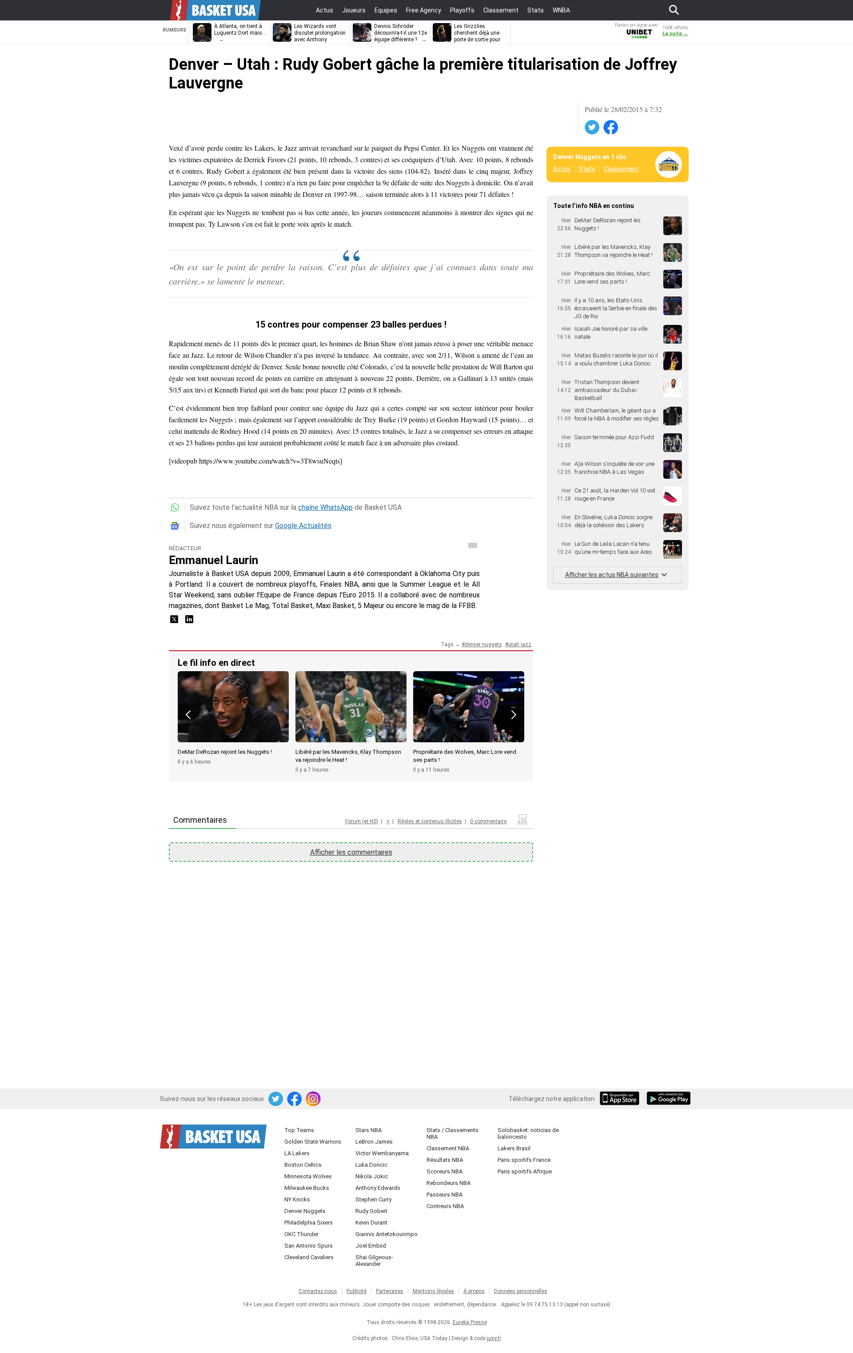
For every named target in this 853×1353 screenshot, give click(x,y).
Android (668, 1099)
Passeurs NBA (444, 1194)
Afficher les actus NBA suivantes (611, 574)
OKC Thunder (301, 1234)
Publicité (357, 1291)
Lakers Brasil (514, 1148)
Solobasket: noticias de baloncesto (528, 1133)
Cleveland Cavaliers (309, 1257)
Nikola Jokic (371, 1176)
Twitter (593, 128)
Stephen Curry (373, 1199)
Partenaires (389, 1291)
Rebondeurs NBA (448, 1183)
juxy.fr (494, 1338)
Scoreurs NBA (444, 1171)
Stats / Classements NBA (452, 1133)
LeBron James (374, 1141)
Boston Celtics (303, 1164)
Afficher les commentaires (351, 852)
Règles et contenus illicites (430, 821)
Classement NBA (447, 1148)
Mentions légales (433, 1291)
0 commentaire (488, 821)
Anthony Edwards (377, 1188)
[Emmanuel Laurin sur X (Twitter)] (175, 622)
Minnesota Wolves (308, 1176)
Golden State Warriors (312, 1141)
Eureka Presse (470, 1322)
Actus (561, 168)
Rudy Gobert (371, 1211)
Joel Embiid (370, 1245)
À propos (474, 1291)
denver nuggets (483, 644)
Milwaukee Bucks (306, 1188)
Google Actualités (303, 525)
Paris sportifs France (524, 1160)
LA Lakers (297, 1153)
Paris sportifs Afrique (525, 1171)
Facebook (611, 128)
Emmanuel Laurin (213, 560)
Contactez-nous (318, 1291)
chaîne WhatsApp (325, 507)
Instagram (314, 1099)
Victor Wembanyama (382, 1153)
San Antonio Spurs (308, 1245)
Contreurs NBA (445, 1206)
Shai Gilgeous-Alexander (374, 1260)
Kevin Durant (371, 1222)
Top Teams (299, 1130)
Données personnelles (520, 1291)
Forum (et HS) (361, 821)
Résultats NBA (444, 1160)
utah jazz (519, 644)
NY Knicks (297, 1199)
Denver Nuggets (305, 1211)
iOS (621, 1099)
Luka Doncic (371, 1164)
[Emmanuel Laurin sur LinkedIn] (189, 622)
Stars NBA (368, 1130)
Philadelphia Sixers (308, 1222)
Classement (621, 168)
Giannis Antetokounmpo (386, 1234)
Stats (587, 168)
